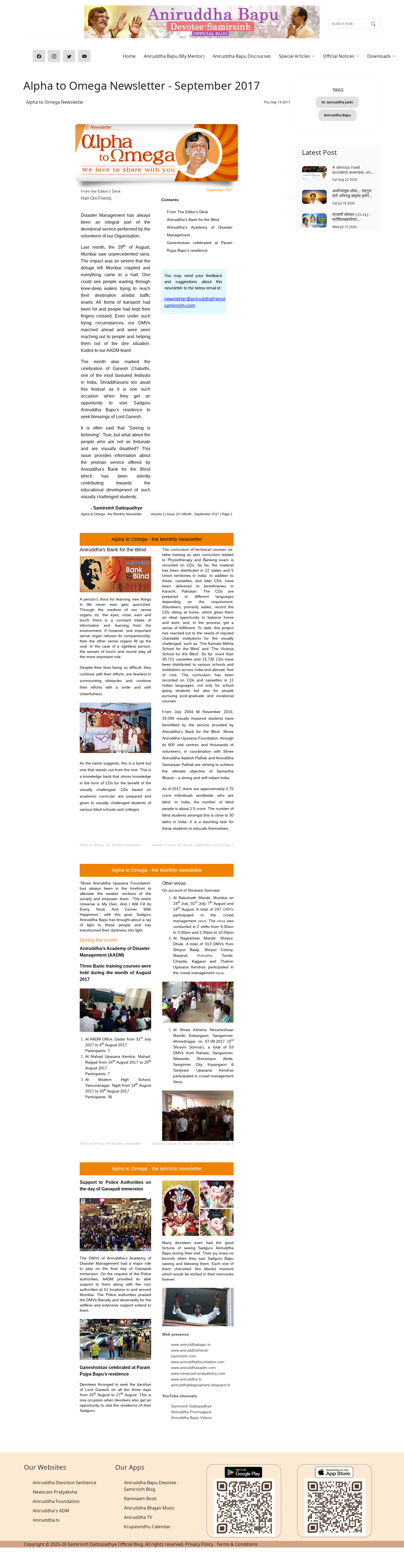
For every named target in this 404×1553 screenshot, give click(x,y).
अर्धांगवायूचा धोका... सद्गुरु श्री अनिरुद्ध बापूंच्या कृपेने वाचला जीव (351, 193)
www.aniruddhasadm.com (193, 1367)
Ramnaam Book (140, 1499)
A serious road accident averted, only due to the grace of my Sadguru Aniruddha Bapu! (353, 169)
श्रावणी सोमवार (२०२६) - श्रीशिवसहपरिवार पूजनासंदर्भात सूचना (351, 217)
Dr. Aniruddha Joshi (337, 102)
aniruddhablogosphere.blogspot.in (200, 1385)
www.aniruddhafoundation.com (198, 1362)
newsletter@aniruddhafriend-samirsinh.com (195, 302)
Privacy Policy (199, 1544)
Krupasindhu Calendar (147, 1527)
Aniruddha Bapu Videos (191, 1417)
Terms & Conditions (237, 1544)
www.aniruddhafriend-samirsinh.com (190, 1353)
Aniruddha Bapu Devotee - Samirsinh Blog (151, 1486)
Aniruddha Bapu (337, 115)
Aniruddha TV (138, 1517)
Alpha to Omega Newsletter (55, 102)
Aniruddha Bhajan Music (149, 1508)
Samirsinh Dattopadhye (191, 1406)
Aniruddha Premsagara (191, 1412)
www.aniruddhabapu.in (191, 1344)
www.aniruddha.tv (186, 1379)
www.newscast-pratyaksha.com (198, 1373)
